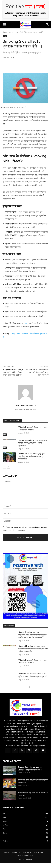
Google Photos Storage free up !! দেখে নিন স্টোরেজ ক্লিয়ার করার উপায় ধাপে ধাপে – (13, 372)
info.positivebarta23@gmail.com (31, 745)
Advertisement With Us (24, 855)
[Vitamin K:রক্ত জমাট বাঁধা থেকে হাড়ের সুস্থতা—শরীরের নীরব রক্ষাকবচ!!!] (9, 431)
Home (5, 32)
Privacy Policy (27, 852)
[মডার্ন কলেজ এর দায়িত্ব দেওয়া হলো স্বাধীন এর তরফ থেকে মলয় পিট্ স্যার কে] (9, 795)
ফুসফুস (26, 323)
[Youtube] (29, 30)
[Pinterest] (25, 64)
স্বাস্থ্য (10, 32)
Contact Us (16, 852)
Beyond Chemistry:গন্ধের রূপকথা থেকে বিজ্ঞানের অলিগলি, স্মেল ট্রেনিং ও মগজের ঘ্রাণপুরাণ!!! (32, 443)
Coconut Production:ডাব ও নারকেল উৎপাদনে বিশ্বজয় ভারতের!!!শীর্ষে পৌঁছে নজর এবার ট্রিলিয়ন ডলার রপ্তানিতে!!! (33, 648)
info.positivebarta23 (25, 405)
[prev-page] (4, 467)
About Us (7, 852)
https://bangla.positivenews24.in (25, 409)
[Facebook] (3, 30)
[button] (4, 24)
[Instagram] (8, 29)
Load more (25, 687)
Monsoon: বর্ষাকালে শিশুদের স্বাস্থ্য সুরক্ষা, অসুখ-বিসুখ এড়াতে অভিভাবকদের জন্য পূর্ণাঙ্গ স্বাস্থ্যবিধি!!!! (31, 456)
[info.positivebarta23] (25, 392)
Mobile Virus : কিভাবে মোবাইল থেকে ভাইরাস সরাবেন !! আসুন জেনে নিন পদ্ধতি (37, 372)
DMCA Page (38, 852)
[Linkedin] (13, 30)
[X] (18, 30)
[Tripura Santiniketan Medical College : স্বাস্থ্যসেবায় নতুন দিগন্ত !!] (9, 770)
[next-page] (8, 467)
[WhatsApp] (24, 30)
